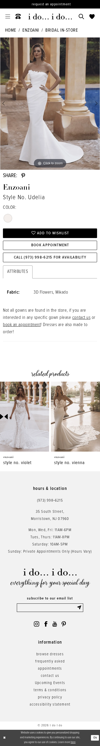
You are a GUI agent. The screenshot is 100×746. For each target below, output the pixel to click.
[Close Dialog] (4, 737)
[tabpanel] (50, 103)
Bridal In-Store (61, 31)
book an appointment (22, 325)
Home (10, 31)
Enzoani (30, 31)
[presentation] (70, 417)
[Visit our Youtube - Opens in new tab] (55, 624)
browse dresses (50, 654)
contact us (81, 318)
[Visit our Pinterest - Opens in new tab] (63, 624)
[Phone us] (18, 16)
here (73, 742)
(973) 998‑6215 (50, 500)
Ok (95, 737)
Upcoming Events (50, 683)
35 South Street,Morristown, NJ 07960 (50, 515)
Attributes (17, 272)
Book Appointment (50, 245)
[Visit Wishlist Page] (92, 16)
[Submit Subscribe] (79, 607)
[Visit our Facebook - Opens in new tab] (46, 624)
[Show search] (81, 16)
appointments (50, 668)
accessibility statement (50, 704)
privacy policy (50, 697)
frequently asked (50, 661)
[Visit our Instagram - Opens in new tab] (36, 624)
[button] (8, 16)
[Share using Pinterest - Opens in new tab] (23, 175)
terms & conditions (50, 690)
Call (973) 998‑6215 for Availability (50, 257)
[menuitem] (8, 16)
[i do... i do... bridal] (50, 16)
